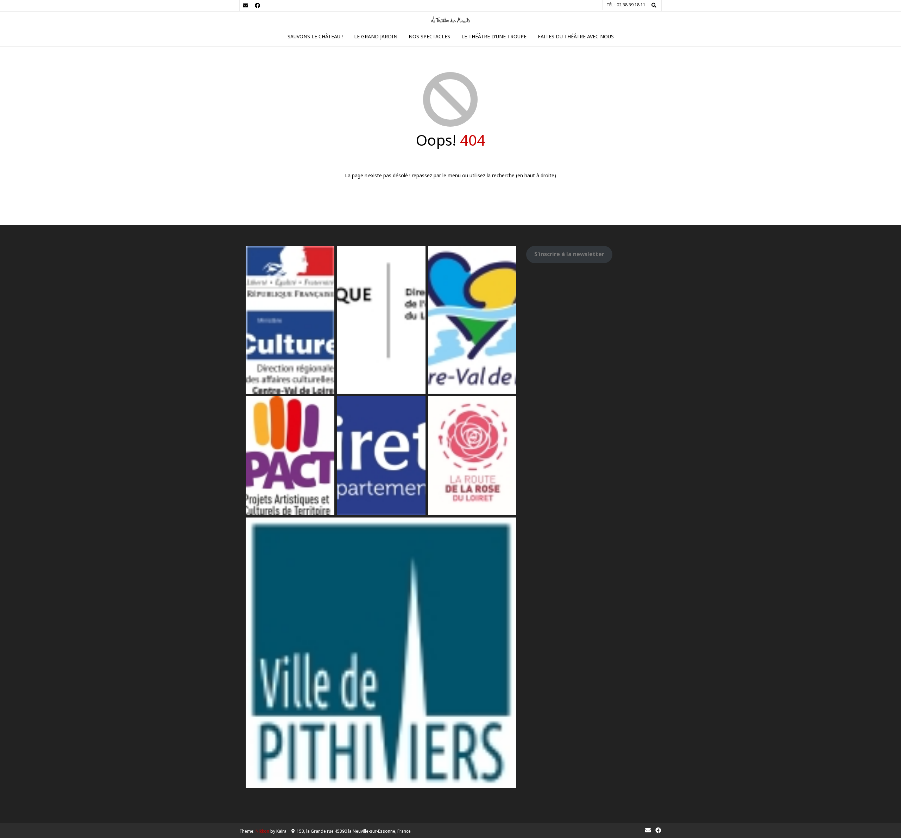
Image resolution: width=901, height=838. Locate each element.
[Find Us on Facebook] (257, 5)
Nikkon (262, 831)
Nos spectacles (429, 36)
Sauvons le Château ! (315, 36)
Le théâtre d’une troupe (494, 36)
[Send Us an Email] (245, 5)
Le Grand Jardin (375, 36)
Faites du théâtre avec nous (576, 36)
